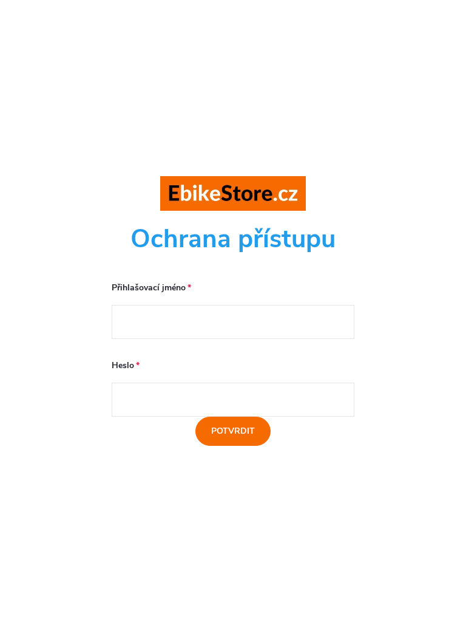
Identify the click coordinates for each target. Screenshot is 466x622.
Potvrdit (233, 431)
